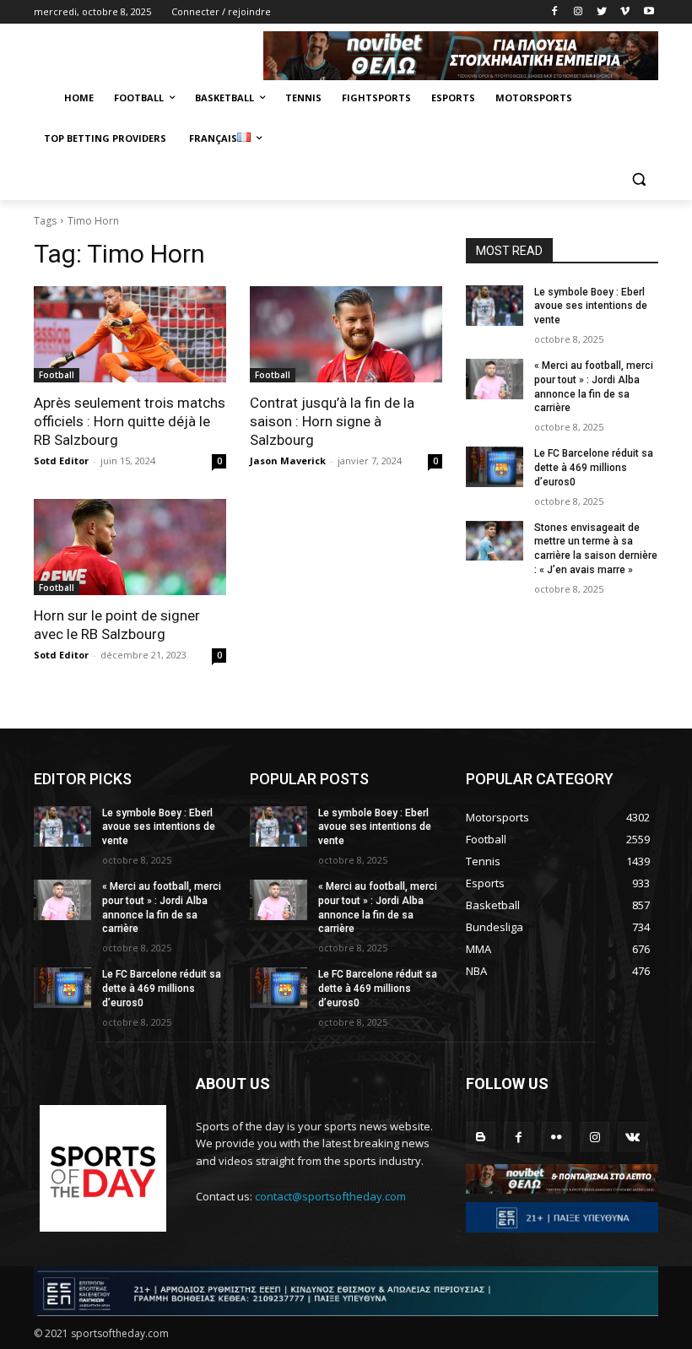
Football (56, 375)
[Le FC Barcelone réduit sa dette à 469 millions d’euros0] (494, 467)
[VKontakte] (632, 1136)
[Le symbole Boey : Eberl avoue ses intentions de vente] (494, 305)
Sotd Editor (61, 460)
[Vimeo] (625, 12)
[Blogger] (480, 1136)
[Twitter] (602, 12)
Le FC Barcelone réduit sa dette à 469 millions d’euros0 (593, 467)
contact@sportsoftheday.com (330, 1196)
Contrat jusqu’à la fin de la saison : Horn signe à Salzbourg (332, 421)
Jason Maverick (288, 460)
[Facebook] (555, 12)
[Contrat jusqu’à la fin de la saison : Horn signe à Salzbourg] (346, 334)
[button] (638, 179)
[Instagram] (578, 12)
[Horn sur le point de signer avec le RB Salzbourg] (130, 547)
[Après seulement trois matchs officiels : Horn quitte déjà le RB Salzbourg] (130, 334)
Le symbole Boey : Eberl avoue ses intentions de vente (590, 306)
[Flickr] (556, 1136)
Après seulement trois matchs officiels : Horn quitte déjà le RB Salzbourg (129, 421)
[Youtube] (648, 12)
